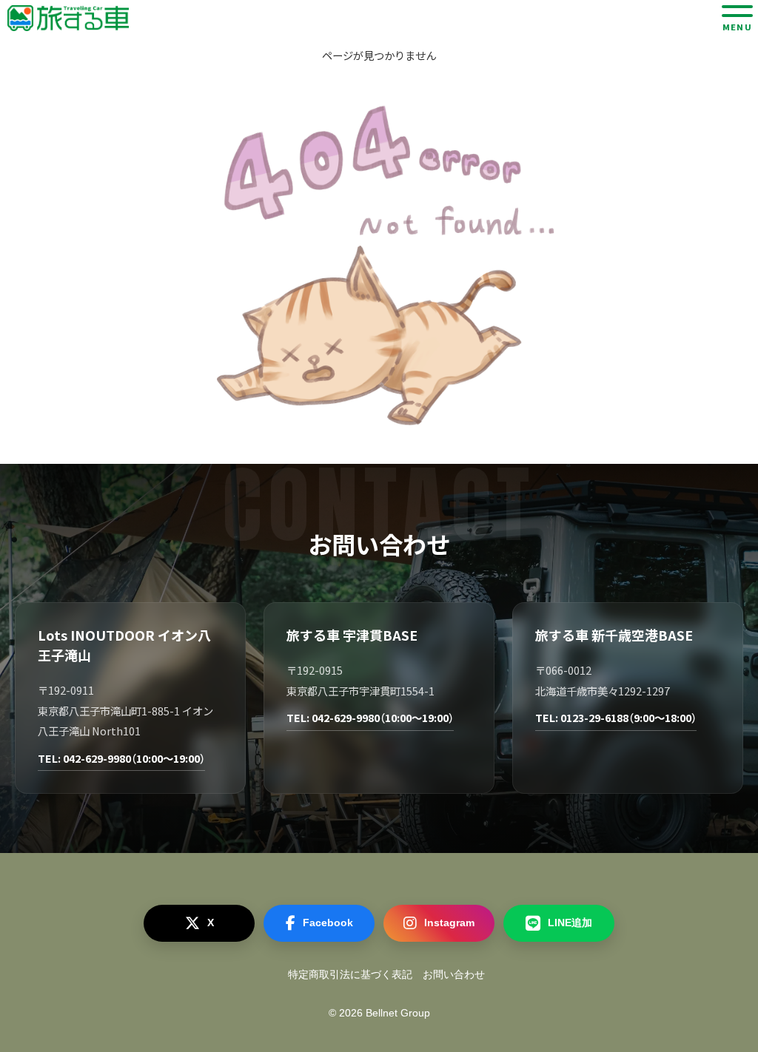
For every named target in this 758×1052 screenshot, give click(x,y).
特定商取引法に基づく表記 (350, 974)
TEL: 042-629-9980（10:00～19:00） (121, 758)
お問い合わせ (454, 974)
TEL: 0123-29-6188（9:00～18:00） (616, 717)
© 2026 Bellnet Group (379, 1013)
